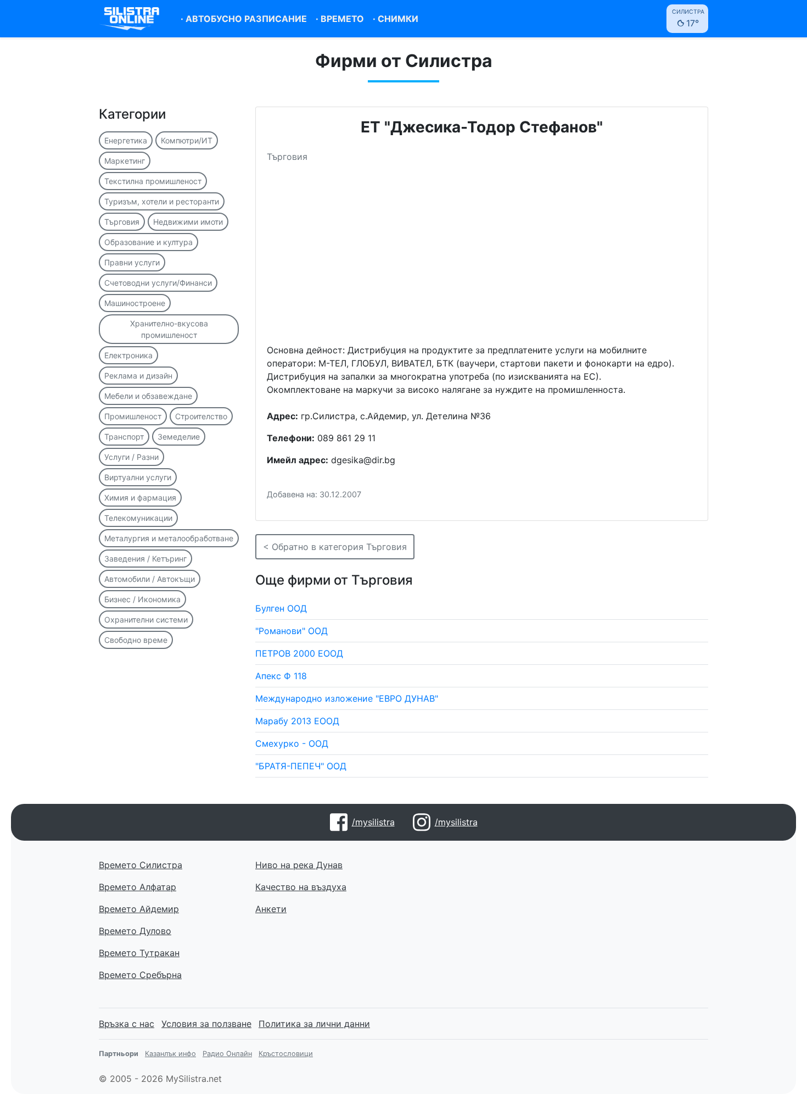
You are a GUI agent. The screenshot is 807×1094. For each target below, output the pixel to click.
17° (688, 18)
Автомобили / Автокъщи (149, 579)
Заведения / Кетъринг (145, 558)
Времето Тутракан (139, 952)
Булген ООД (281, 608)
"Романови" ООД (291, 630)
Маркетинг (124, 160)
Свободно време (135, 640)
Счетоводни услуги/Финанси (158, 282)
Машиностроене (134, 303)
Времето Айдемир (139, 908)
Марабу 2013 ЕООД (297, 720)
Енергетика (125, 140)
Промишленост (132, 416)
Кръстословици (286, 1053)
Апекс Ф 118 (281, 675)
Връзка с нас (126, 1023)
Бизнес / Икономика (142, 599)
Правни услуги (132, 262)
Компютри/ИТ (186, 140)
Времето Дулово (135, 930)
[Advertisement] (482, 258)
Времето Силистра (140, 864)
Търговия (121, 221)
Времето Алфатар (137, 886)
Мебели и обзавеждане (148, 396)
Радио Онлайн (227, 1053)
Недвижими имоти (188, 221)
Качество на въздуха (300, 886)
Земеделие (179, 436)
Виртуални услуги (137, 477)
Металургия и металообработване (168, 538)
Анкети (271, 908)
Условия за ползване (206, 1023)
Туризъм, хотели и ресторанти (161, 201)
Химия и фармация (140, 497)
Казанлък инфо (170, 1053)
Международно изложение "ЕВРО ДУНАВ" (346, 698)
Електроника (128, 355)
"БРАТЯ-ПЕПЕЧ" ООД (300, 765)
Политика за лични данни (314, 1023)
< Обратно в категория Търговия (335, 546)
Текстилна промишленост (152, 181)
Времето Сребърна (140, 974)
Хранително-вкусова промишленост (169, 329)
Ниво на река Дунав (299, 864)
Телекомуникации (138, 518)
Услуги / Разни (131, 457)
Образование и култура (148, 242)
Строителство (201, 416)
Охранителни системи (146, 619)
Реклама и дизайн (138, 375)
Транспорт (124, 436)
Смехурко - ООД (291, 743)
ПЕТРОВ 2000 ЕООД (299, 653)
